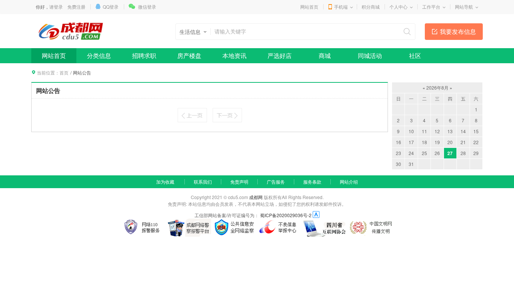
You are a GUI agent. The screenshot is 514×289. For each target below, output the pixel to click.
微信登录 (147, 6)
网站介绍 (349, 181)
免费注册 (76, 6)
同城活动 (370, 55)
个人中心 (398, 6)
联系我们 (203, 181)
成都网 (256, 197)
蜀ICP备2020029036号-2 (286, 215)
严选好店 (280, 55)
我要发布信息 (458, 31)
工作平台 (431, 6)
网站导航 (464, 6)
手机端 (341, 6)
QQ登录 (111, 6)
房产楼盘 (189, 55)
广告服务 (276, 181)
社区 (415, 55)
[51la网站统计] (316, 215)
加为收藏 (165, 181)
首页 (63, 72)
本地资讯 (234, 55)
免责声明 (239, 181)
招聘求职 (144, 55)
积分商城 (371, 6)
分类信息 (99, 55)
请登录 (56, 6)
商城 (325, 55)
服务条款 (312, 181)
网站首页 (309, 6)
